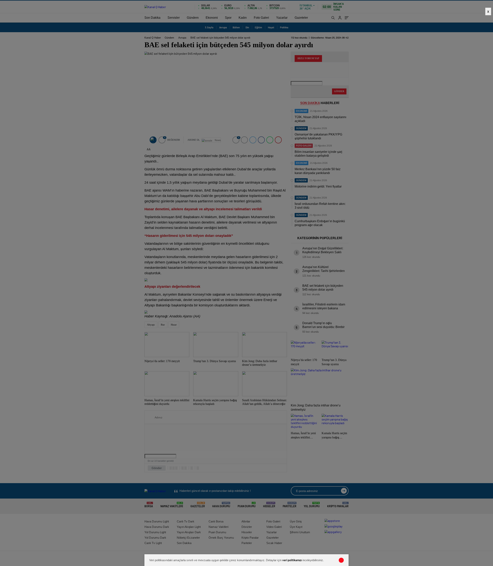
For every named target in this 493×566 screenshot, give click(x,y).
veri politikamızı (292, 560)
